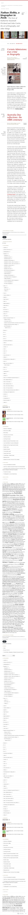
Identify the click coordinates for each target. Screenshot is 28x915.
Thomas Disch (20, 614)
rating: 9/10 (7, 594)
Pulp (15, 590)
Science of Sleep (13, 602)
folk (22, 531)
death (4, 301)
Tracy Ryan (17, 619)
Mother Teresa (8, 577)
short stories (19, 604)
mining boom (10, 576)
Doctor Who (4, 525)
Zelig (15, 632)
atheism (14, 491)
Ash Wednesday (7, 491)
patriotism (23, 582)
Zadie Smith (10, 632)
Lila (14, 566)
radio (12, 591)
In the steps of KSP (7, 321)
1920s (12, 483)
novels (12, 581)
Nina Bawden (16, 580)
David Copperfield (12, 520)
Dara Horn (6, 520)
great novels (5, 537)
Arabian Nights (11, 490)
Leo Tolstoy (15, 564)
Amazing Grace (11, 488)
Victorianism (4, 623)
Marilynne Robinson (14, 571)
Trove (22, 619)
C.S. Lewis (9, 506)
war (12, 624)
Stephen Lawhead (19, 609)
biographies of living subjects (9, 260)
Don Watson (19, 526)
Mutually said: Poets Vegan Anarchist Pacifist (10, 857)
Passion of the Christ (16, 582)
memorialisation (21, 573)
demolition (4, 524)
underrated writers (5, 621)
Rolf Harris (19, 600)
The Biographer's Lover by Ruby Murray (10, 886)
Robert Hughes (19, 599)
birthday (12, 501)
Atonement (19, 491)
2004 (7, 897)
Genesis (18, 533)
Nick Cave (12, 580)
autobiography (13, 497)
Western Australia (6, 400)
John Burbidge (6, 554)
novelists (9, 581)
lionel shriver (12, 567)
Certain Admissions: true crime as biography (17, 52)
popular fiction (19, 588)
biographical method (7, 669)
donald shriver (16, 525)
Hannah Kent (13, 538)
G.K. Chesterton (20, 532)
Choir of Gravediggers (9, 512)
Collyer (3, 518)
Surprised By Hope (5, 611)
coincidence (18, 516)
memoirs (4, 346)
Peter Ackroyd (15, 585)
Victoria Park (9, 623)
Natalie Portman (18, 579)
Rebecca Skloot (21, 596)
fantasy (6, 531)
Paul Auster (6, 584)
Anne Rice (7, 490)
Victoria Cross (12, 622)
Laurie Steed (22, 562)
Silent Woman (4, 605)
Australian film (10, 493)
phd (10, 586)
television (5, 806)
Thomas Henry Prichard (16, 616)
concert (16, 518)
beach (3, 498)
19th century (6, 483)
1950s (2, 69)
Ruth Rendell (13, 601)
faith (18, 529)
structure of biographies (8, 281)
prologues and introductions (8, 275)
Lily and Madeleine (18, 566)
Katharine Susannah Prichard (12, 124)
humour (22, 545)
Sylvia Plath (18, 611)
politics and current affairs (7, 363)
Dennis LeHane (9, 524)
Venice (8, 622)
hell (15, 540)
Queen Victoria (22, 590)
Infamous (4, 549)
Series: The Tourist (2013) (7, 800)
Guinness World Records (18, 537)
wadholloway (8, 411)
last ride (18, 562)
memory (4, 574)
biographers (6, 255)
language (14, 562)
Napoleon (10, 578)
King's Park (17, 560)
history (18, 123)
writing (4, 402)
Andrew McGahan (16, 489)
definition (23, 522)
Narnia (13, 578)
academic (5, 247)
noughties (4, 581)
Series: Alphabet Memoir (7, 379)
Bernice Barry (5, 432)
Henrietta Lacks (18, 540)
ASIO (11, 491)
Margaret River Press (6, 571)
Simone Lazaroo (10, 605)
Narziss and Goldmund (11, 579)
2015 (12, 484)
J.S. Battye (13, 551)
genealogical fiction (14, 533)
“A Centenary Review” (11, 194)
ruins (5, 601)
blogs (13, 502)
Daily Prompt (5, 299)
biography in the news (7, 268)
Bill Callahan (4, 499)
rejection (18, 597)
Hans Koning (18, 538)
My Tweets (4, 243)
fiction (4, 307)
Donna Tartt (14, 526)
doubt (3, 527)
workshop (4, 631)
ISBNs (14, 550)
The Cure (5, 613)
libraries (4, 330)
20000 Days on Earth (18, 897)
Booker (5, 504)
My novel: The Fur (5, 8)
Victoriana (16, 622)
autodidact (17, 497)
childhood (5, 510)
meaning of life (4, 573)
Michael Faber (10, 574)
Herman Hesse (11, 541)
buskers (5, 506)
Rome (3, 601)
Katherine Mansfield (5, 560)
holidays (14, 542)
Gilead (18, 534)
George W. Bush (5, 534)
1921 (14, 483)
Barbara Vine (22, 497)
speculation (22, 608)
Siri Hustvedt (18, 605)
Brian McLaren (9, 505)
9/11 (3, 483)
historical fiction (22, 541)
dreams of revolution (10, 527)
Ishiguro (16, 550)
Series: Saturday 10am (7, 383)
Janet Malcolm (17, 551)
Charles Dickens (11, 509)
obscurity (18, 581)
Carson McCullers (9, 507)
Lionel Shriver (5, 567)
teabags (13, 612)
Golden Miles (22, 534)
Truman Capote (5, 620)
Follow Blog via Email (8, 230)
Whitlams (9, 628)
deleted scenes (7, 327)
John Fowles (14, 554)
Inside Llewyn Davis (9, 549)
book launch (8, 504)
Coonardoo (10, 519)
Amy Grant (19, 488)
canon (18, 506)
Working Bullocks (21, 629)
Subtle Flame (10, 610)
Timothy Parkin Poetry (7, 453)
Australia (4, 493)
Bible (21, 498)
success (14, 610)
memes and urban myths (7, 344)
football (4, 532)
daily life (4, 297)
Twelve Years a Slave (18, 620)
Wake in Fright (20, 623)
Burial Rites (19, 505)
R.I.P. (4, 369)
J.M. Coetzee (9, 551)
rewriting (9, 598)
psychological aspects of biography (10, 276)
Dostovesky (23, 526)
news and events (6, 767)
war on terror (22, 624)
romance (23, 600)
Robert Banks (14, 599)
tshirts (10, 620)
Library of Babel (11, 566)
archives (15, 490)
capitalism (21, 506)
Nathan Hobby (13, 57)
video (13, 623)
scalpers (23, 601)
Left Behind (4, 564)
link (4, 334)
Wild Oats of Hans (18, 628)
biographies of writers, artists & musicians (11, 674)
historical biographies (7, 684)
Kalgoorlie (14, 558)
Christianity (16, 512)
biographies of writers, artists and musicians (11, 263)
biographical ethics (10, 499)
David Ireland (18, 520)
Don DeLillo (22, 525)
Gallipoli (9, 533)
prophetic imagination (5, 590)
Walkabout (4, 624)
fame (24, 529)
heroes (15, 541)
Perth (18, 584)
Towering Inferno (11, 619)
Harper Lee (9, 539)
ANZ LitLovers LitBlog (7, 430)
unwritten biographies (17, 621)
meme (16, 573)
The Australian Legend (7, 451)
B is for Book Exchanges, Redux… (17, 411)
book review (17, 58)
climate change (6, 517)
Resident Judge (6, 447)
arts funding (20, 490)
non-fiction (20, 580)
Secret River (4, 604)
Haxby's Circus (15, 539)
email (3, 529)
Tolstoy (22, 617)
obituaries (15, 581)
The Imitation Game (16, 613)
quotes (4, 367)
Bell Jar (14, 498)
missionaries (14, 576)
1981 (3, 897)
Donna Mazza (10, 526)
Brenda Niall (19, 504)
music (4, 763)
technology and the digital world (8, 804)
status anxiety (13, 609)
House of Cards (10, 544)
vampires (5, 622)
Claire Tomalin (16, 515)
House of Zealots (19, 544)
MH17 (7, 574)
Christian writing (8, 514)
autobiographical (6, 251)
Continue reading (19, 108)
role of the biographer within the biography (11, 280)
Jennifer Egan (22, 551)
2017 (14, 484)
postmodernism (18, 589)
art (17, 490)
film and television (16, 531)
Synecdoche (23, 611)
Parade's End (7, 582)
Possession (7, 589)
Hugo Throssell (15, 545)
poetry (4, 361)
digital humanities (6, 303)
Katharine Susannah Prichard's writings (10, 324)
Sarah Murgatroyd (19, 601)
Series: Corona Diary (6, 381)
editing (9, 528)
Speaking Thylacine (6, 449)
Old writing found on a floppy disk (8, 359)
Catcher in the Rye (15, 507)
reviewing (6, 598)
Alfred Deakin (5, 488)
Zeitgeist (13, 632)
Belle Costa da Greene (9, 498)
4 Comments (25, 58)
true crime (4, 74)
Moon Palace (22, 576)
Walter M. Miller (8, 624)
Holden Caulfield (9, 542)
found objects (5, 311)
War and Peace (16, 624)
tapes (11, 612)
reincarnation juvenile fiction (12, 597)
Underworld (11, 621)
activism (12, 486)
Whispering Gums (6, 457)
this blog (4, 396)
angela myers (21, 489)
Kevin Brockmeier (12, 560)
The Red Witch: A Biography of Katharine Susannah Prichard (11, 6)
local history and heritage (7, 340)
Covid (4, 293)
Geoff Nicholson (22, 533)
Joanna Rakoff (14, 552)
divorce (19, 524)
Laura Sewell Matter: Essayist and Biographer (10, 855)
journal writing (10, 557)
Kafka (9, 558)
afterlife (4, 487)
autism (8, 497)
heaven (9, 540)
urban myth (23, 621)
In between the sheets (15, 547)
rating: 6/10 (12, 593)
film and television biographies (9, 270)
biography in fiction (7, 679)
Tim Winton (18, 617)
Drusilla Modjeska (18, 527)
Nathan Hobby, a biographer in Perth (10, 15)
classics (20, 515)
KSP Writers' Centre (12, 561)
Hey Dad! (18, 541)
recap (3, 597)
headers (6, 540)
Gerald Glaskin (12, 534)
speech (4, 609)
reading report (5, 371)
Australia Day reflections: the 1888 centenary (14, 117)
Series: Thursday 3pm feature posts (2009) (10, 802)
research (4, 375)
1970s (22, 483)
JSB (13, 557)
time (10, 617)
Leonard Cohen (9, 564)
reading (5, 290)
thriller (8, 617)
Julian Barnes (5, 558)
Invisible (8, 550)
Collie (22, 516)
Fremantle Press (14, 532)
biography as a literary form (8, 265)
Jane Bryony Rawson (7, 436)
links (4, 336)
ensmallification (9, 529)
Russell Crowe (8, 601)
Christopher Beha (5, 515)
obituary (4, 357)
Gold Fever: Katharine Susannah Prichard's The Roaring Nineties (14, 466)
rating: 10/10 (12, 594)
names (7, 578)
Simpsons (14, 605)
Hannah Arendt (7, 538)
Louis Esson (5, 570)
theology (23, 613)
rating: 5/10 (7, 593)
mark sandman (21, 571)
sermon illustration (10, 604)
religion (4, 373)
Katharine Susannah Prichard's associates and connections (14, 322)
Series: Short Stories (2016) (8, 385)
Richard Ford (20, 598)
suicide (22, 610)
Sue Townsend (18, 610)
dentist (14, 524)
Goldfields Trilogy (7, 536)
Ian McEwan (7, 547)
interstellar (14, 549)
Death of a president (18, 522)
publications (12, 590)
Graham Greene (16, 535)
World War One (11, 631)
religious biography (7, 278)
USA (3, 622)
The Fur (10, 613)
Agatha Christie (8, 487)
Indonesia (21, 547)
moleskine (18, 576)
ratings (16, 594)
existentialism (15, 529)
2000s (5, 897)
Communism (12, 518)
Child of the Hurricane (13, 510)
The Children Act (22, 612)
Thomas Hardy (5, 616)
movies (12, 577)
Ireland (11, 550)
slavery (22, 605)
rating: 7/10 (17, 593)
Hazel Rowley (22, 539)
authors (5, 287)
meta (4, 761)
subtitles (5, 610)
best (16, 498)
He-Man (3, 540)
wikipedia (12, 628)
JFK (3, 552)
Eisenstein (16, 528)
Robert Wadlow (8, 600)
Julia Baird (21, 557)
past (21, 582)
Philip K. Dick (14, 586)
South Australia (14, 608)
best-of (19, 498)
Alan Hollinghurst (15, 487)
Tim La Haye (14, 617)
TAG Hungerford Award (6, 612)
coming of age (7, 518)
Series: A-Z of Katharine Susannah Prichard (10, 377)
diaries (16, 524)
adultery (23, 486)
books (4, 285)
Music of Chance (16, 577)
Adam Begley (15, 486)
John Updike (10, 555)
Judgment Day (16, 557)
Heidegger (12, 540)
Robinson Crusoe (14, 600)
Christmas (21, 514)
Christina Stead (16, 514)
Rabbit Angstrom (6, 591)
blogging (10, 502)
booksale (12, 504)
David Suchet (7, 522)
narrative (18, 578)
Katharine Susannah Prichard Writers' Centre (10, 853)
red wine (6, 597)
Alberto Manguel (21, 487)
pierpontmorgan (5, 588)
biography (5, 253)
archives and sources (7, 249)
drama (5, 527)
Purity (17, 590)
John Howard (19, 554)
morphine (4, 577)
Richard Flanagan (14, 598)
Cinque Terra (10, 515)
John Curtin (5, 315)
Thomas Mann (4, 617)
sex (14, 604)
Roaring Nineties (8, 599)
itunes (19, 550)
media (4, 342)
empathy (5, 529)
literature (4, 568)
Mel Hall (13, 573)
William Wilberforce (6, 629)
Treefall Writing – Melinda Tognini (8, 455)
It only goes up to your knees (8, 434)
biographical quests (11, 58)
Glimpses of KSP (7, 319)
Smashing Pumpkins (6, 606)
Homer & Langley (19, 542)
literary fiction (19, 567)
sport (10, 609)
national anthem (7, 580)
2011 (9, 484)
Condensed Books (21, 518)
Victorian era (21, 622)
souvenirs (18, 608)
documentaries (10, 525)
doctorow (23, 524)
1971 (24, 483)
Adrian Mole (20, 486)
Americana (15, 488)
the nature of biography (8, 283)
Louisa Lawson (20, 568)
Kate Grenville (20, 558)
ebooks (6, 528)
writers (17, 631)
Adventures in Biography (7, 428)
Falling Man (20, 529)
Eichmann (12, 528)
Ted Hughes (17, 612)
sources (10, 608)
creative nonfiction (11, 59)
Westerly (18, 626)
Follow (4, 237)
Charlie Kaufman (19, 509)
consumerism (4, 519)
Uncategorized (5, 398)
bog (3, 504)
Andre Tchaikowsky (9, 489)
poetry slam (10, 588)
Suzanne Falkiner (12, 611)
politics (14, 588)
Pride (22, 589)
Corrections (21, 519)
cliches (23, 515)
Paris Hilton (11, 582)
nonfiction (23, 580)
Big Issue (23, 498)
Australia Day (3, 133)
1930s (17, 483)
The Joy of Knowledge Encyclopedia (9, 464)
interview (18, 549)
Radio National (15, 591)
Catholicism (20, 507)
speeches (7, 609)
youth (6, 632)
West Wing (15, 627)
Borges (15, 504)
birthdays (16, 501)
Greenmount (10, 537)
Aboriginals (7, 486)
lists (4, 338)
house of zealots (6, 545)
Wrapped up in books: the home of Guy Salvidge (11, 459)
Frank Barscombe (9, 532)
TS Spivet (13, 620)
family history (5, 305)
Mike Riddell (15, 574)
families (3, 531)
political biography (7, 273)
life (3, 332)
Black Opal (20, 501)
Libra (18, 564)
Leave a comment (25, 124)
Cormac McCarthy (16, 519)
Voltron (16, 623)
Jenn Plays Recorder (6, 851)
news (4, 765)
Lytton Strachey (21, 570)
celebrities (4, 509)
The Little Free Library (7, 471)
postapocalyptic (11, 589)
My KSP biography (7, 326)
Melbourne (4, 73)
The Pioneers (6, 615)
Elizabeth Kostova (21, 528)
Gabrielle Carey (5, 533)
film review (5, 309)
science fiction (6, 603)
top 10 (6, 619)
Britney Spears (14, 505)
